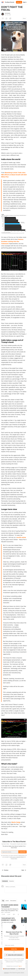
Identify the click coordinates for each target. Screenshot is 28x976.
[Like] (2, 18)
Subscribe (19, 2)
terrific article (21, 537)
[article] (14, 909)
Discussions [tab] (13, 900)
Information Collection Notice (17, 857)
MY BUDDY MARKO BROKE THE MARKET (9, 906)
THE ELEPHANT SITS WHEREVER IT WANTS (8, 919)
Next (23, 870)
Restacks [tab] (11, 881)
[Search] (25, 900)
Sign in (24, 2)
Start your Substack (10, 969)
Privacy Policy (19, 961)
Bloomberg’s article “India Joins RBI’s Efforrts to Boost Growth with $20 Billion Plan (14, 175)
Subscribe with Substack (15, 955)
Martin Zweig (16, 822)
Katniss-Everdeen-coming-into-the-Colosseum (12, 241)
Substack (6, 972)
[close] (23, 925)
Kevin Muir (7, 13)
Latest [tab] (7, 900)
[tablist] (8, 881)
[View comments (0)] (6, 18)
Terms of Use (21, 855)
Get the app (22, 969)
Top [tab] (3, 900)
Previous (6, 870)
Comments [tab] (5, 881)
